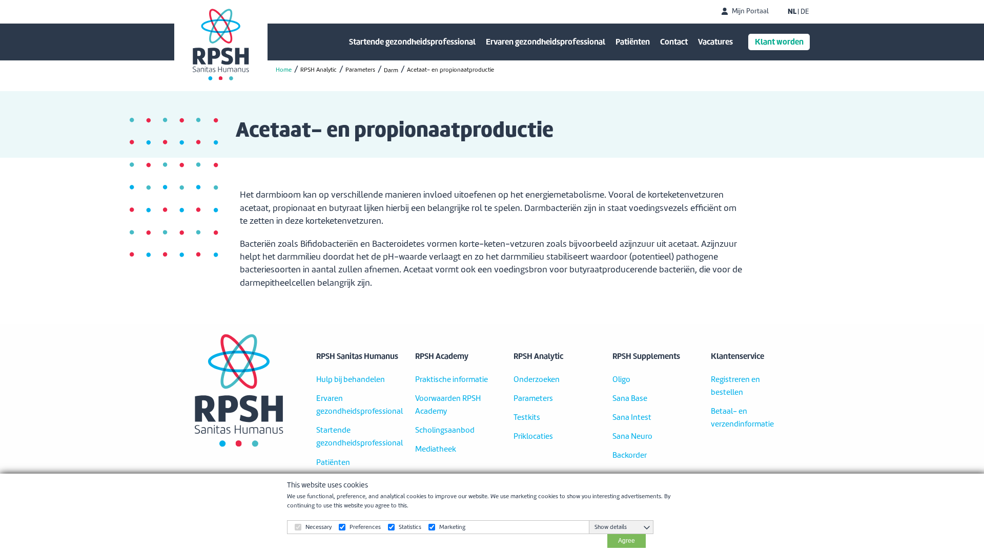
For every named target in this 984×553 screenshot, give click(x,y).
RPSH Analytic (318, 70)
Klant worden (779, 41)
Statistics (410, 527)
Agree (626, 540)
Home (284, 70)
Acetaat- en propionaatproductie (450, 70)
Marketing (452, 527)
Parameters (360, 70)
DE (805, 11)
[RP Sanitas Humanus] (221, 44)
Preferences (365, 527)
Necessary (318, 527)
